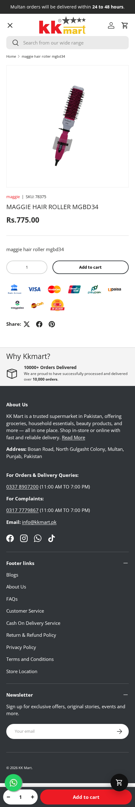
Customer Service (25, 611)
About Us (16, 586)
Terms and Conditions (30, 659)
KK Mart (25, 767)
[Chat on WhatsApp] (13, 782)
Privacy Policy (21, 647)
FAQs (12, 599)
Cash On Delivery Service (33, 623)
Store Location (21, 671)
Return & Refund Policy (31, 635)
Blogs (12, 575)
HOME (18, 42)
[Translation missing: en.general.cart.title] (119, 782)
